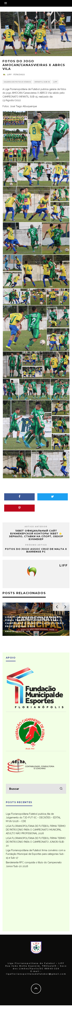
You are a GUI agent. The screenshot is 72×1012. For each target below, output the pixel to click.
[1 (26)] (32, 372)
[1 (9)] (60, 193)
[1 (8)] (27, 204)
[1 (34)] (60, 442)
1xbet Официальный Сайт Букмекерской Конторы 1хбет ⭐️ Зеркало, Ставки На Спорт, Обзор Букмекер (36, 535)
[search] (61, 789)
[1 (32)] (60, 407)
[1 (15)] (46, 271)
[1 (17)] (25, 296)
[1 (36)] (50, 464)
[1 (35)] (17, 464)
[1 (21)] (25, 328)
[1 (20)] (64, 296)
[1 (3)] (15, 154)
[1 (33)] (60, 424)
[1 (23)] (58, 339)
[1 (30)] (60, 389)
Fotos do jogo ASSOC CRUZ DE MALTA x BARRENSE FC (36, 550)
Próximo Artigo (36, 545)
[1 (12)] (56, 238)
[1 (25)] (32, 358)
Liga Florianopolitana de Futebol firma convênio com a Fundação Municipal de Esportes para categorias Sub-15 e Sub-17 (35, 854)
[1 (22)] (58, 316)
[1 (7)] (61, 174)
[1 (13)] (12, 263)
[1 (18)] (38, 296)
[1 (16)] (11, 296)
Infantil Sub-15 (42, 82)
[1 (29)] (34, 389)
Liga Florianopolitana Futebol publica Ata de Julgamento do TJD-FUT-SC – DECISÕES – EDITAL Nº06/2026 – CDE (33, 818)
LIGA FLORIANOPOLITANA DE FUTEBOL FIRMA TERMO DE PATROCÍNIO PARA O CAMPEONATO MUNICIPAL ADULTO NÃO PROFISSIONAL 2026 (36, 830)
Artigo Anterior (36, 527)
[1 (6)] (34, 174)
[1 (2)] (15, 137)
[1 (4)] (48, 136)
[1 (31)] (27, 424)
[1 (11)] (22, 238)
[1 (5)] (10, 174)
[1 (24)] (12, 364)
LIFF (9, 75)
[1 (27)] (56, 364)
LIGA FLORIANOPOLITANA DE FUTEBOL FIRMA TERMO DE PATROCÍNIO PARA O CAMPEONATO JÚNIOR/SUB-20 (36, 842)
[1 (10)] (60, 212)
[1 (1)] (15, 119)
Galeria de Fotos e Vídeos (17, 82)
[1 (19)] (52, 296)
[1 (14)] (12, 280)
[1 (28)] (11, 389)
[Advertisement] (36, 902)
